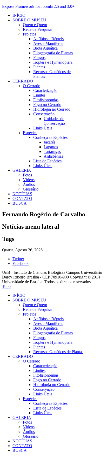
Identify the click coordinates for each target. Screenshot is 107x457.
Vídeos (29, 179)
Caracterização (45, 90)
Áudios (29, 184)
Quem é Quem (35, 24)
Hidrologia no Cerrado (51, 109)
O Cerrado (31, 86)
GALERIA (21, 170)
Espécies (30, 132)
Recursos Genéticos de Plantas (58, 351)
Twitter (18, 259)
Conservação (44, 114)
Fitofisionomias (45, 100)
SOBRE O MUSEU (29, 20)
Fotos (27, 175)
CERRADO (22, 81)
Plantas (39, 67)
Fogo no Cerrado (47, 104)
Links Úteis (42, 128)
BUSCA (19, 203)
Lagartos (51, 147)
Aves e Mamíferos (48, 43)
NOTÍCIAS (22, 194)
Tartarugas (52, 151)
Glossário (30, 189)
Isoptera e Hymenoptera (52, 62)
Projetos (29, 34)
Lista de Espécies (47, 161)
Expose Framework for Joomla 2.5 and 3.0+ (38, 6)
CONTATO (22, 198)
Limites (39, 95)
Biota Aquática (45, 48)
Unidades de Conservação (54, 121)
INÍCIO (18, 15)
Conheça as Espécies (50, 137)
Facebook (20, 263)
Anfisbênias (53, 156)
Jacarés (49, 142)
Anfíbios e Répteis (48, 39)
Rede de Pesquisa (37, 29)
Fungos (39, 57)
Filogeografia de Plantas (53, 53)
